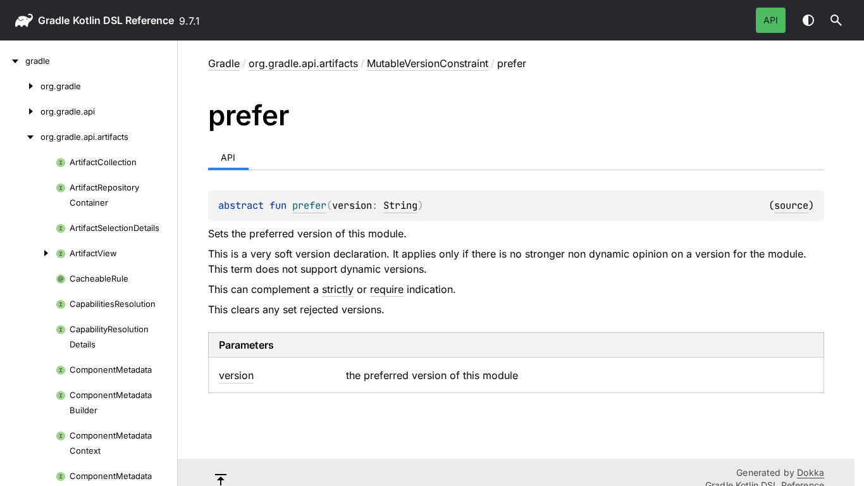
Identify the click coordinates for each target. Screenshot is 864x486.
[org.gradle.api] (20, 111)
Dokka (810, 472)
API (770, 20)
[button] (836, 20)
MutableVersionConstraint (427, 63)
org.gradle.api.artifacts (303, 63)
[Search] (836, 20)
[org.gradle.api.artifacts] (20, 136)
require (387, 289)
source (791, 205)
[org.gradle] (20, 86)
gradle (54, 20)
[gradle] (12, 60)
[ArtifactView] (28, 253)
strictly (338, 289)
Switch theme (808, 20)
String (400, 205)
